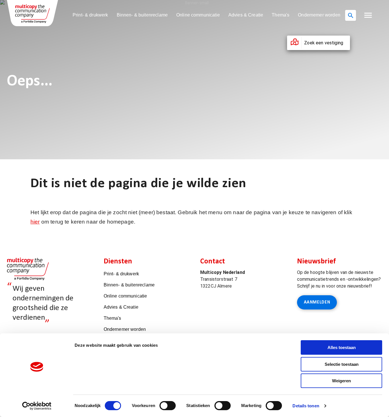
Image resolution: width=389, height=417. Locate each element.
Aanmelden (317, 302)
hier (35, 222)
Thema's (280, 15)
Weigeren (341, 380)
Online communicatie (198, 15)
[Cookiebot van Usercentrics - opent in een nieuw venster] (37, 406)
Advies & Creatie (245, 15)
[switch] (167, 405)
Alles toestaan (341, 347)
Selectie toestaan (342, 364)
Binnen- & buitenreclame (142, 15)
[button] (368, 15)
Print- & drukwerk (90, 15)
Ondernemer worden (319, 15)
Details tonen (305, 405)
